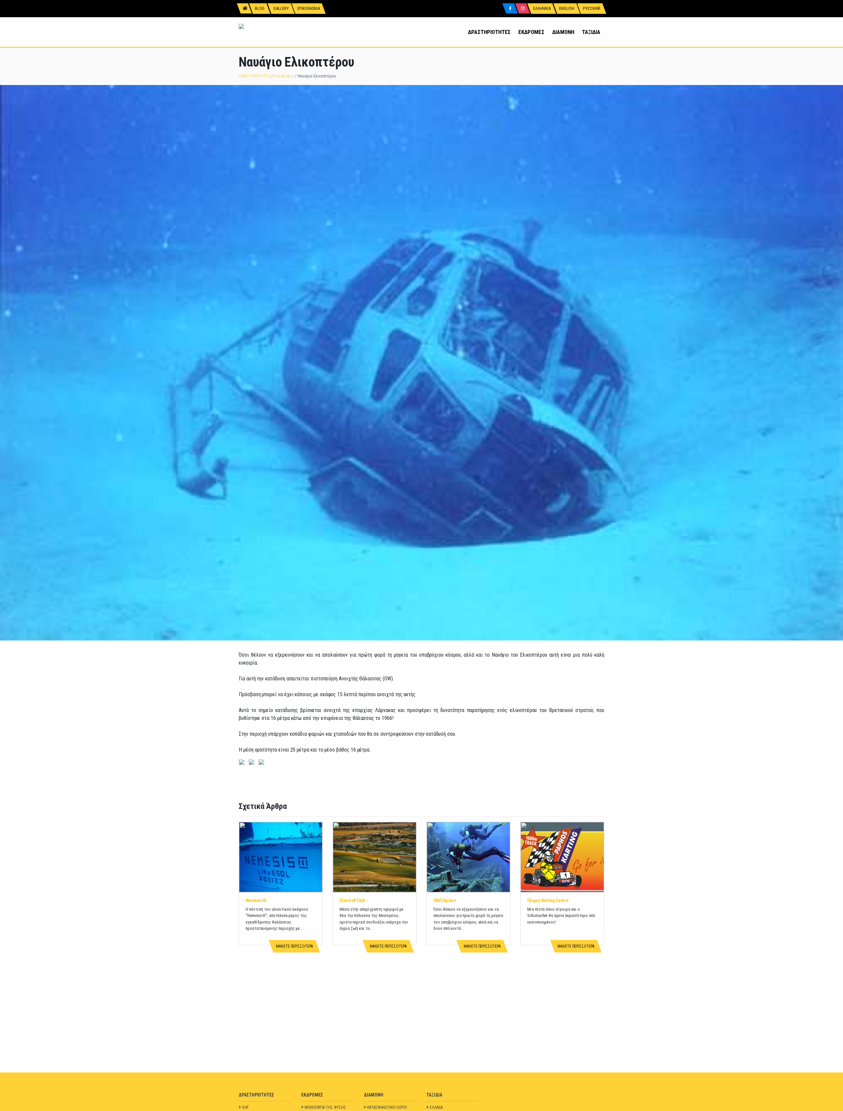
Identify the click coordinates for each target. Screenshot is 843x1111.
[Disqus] (421, 990)
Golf (245, 1107)
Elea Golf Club (352, 900)
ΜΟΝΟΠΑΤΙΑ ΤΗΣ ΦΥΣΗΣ (325, 1107)
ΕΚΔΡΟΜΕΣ (531, 32)
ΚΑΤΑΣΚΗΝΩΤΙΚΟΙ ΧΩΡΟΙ (387, 1107)
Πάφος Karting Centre (547, 900)
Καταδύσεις (284, 75)
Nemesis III (256, 900)
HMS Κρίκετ (445, 900)
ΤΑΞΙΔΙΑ (591, 32)
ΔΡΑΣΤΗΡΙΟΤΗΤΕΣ (489, 32)
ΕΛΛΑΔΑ (436, 1107)
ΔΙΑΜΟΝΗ (563, 32)
